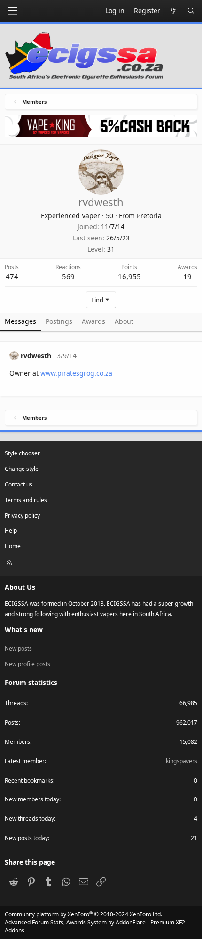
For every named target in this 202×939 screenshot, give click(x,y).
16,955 (129, 276)
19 (187, 276)
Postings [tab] (59, 321)
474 (12, 276)
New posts (18, 648)
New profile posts (27, 664)
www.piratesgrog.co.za (76, 373)
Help (11, 531)
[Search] (191, 10)
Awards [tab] (93, 321)
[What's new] (174, 10)
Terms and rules (26, 500)
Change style (22, 469)
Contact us (18, 484)
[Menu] (12, 11)
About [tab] (124, 321)
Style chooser (22, 453)
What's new (24, 629)
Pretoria (149, 215)
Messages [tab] (20, 321)
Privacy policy (22, 515)
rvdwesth (36, 355)
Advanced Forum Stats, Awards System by (95, 926)
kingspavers (181, 761)
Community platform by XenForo (83, 914)
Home (13, 546)
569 (68, 276)
